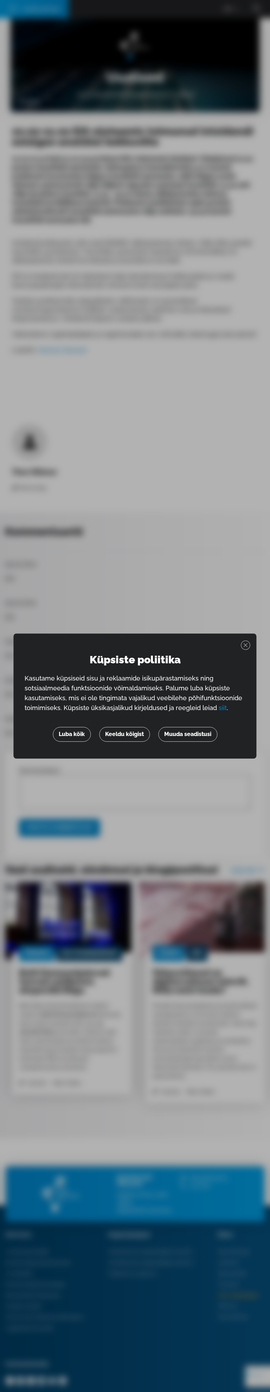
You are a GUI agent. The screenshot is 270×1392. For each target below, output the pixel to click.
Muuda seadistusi (187, 734)
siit (223, 707)
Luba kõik (72, 734)
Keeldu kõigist (124, 734)
